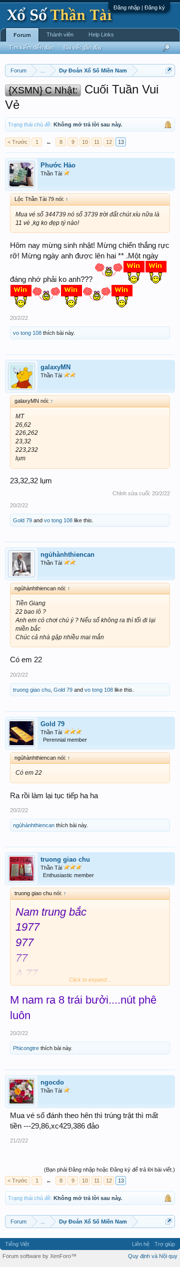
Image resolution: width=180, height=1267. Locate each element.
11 (97, 142)
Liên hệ (141, 1244)
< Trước (18, 142)
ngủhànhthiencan (67, 554)
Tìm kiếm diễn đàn (31, 47)
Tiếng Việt (17, 1244)
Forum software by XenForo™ (39, 1256)
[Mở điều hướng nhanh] (169, 70)
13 (121, 142)
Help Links (101, 34)
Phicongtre (26, 1048)
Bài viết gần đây (83, 47)
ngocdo (52, 1082)
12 (109, 142)
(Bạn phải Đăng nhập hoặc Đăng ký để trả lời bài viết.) (109, 1170)
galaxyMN (55, 367)
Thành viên (60, 34)
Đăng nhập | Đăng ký (139, 7)
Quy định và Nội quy (153, 1256)
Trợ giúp (164, 1244)
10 (85, 142)
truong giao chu (31, 690)
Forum (22, 35)
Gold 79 (22, 520)
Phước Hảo (58, 165)
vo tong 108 (27, 333)
